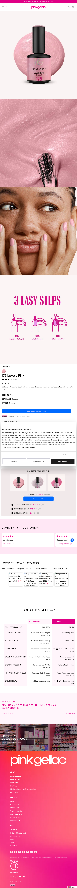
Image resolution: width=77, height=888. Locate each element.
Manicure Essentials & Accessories (23, 789)
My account (14, 808)
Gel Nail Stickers (16, 779)
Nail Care (13, 786)
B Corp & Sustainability (18, 833)
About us (13, 830)
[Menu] (3, 7)
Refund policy (14, 857)
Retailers (13, 846)
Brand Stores (15, 836)
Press (12, 839)
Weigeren (14, 461)
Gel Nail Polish (15, 776)
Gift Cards (14, 792)
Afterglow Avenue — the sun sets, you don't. (38, 1)
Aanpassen (37, 461)
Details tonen (66, 455)
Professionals (15, 821)
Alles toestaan (63, 461)
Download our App (17, 817)
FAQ (12, 801)
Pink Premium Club (17, 814)
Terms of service (36, 857)
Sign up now (70, 713)
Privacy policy (25, 857)
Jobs (12, 843)
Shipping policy (47, 857)
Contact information (60, 857)
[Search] (7, 7)
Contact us (14, 804)
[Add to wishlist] (73, 411)
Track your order (16, 811)
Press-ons (14, 783)
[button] (16, 579)
